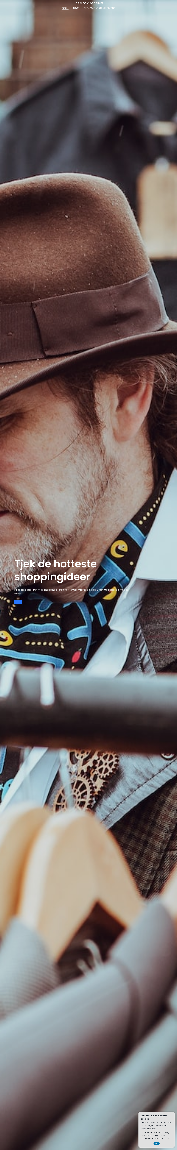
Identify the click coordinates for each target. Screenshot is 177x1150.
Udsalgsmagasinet (88, 3)
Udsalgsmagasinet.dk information (99, 8)
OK (156, 1143)
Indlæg (76, 8)
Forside (65, 8)
